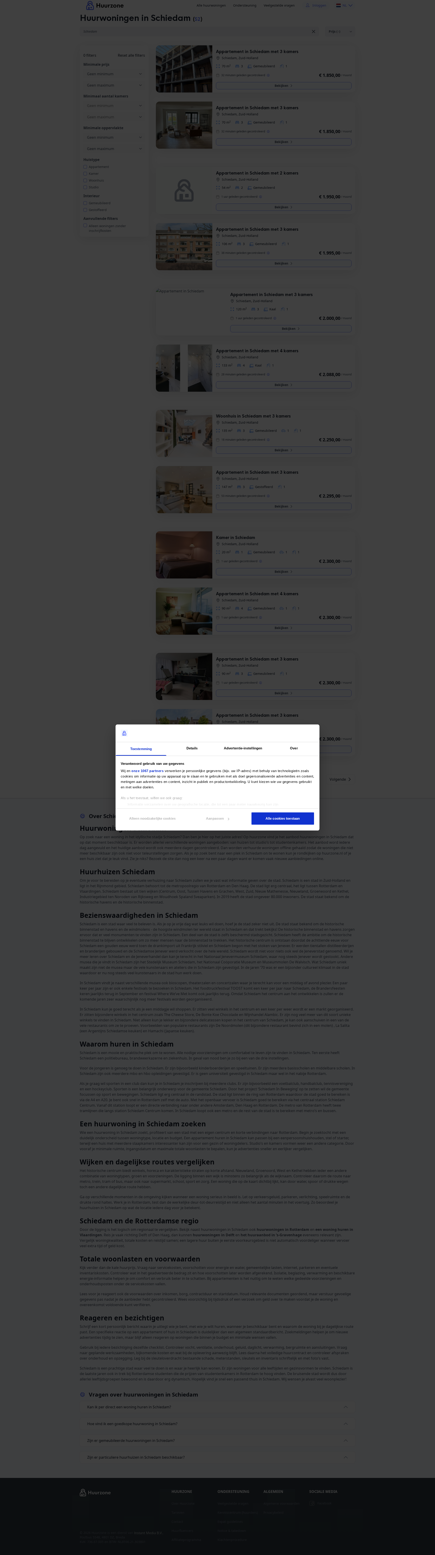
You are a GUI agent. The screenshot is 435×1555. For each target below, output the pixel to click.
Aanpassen (215, 818)
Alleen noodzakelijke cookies (152, 818)
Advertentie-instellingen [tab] (243, 748)
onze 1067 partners (147, 771)
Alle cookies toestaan (283, 818)
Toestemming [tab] (141, 749)
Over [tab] (294, 748)
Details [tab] (192, 748)
